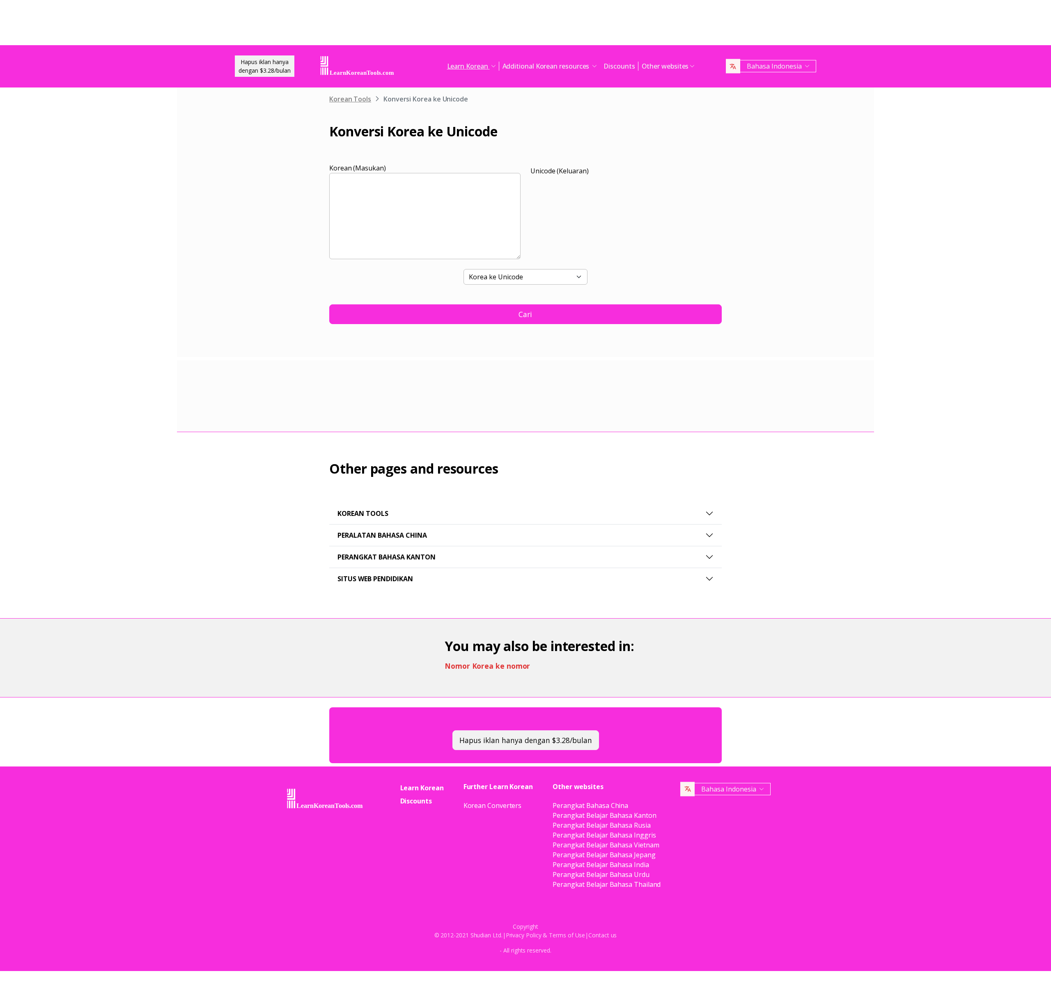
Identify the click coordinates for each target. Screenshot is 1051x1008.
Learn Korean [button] (468, 66)
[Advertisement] (525, 24)
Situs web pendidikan (375, 578)
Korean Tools (350, 99)
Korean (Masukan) (357, 168)
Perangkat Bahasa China (590, 805)
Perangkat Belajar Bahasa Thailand (607, 884)
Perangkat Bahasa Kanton (386, 557)
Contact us (602, 935)
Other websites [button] (665, 66)
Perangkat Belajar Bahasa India (601, 864)
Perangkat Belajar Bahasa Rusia (602, 825)
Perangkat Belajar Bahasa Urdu (601, 874)
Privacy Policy (524, 935)
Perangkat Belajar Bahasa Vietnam (606, 844)
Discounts (619, 66)
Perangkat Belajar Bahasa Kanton (604, 815)
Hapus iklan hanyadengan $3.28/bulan (265, 66)
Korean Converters (493, 805)
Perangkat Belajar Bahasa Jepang (604, 854)
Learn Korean (422, 787)
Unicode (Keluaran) (559, 170)
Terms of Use (567, 935)
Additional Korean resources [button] (547, 66)
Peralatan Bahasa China (382, 535)
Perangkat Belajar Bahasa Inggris (604, 835)
